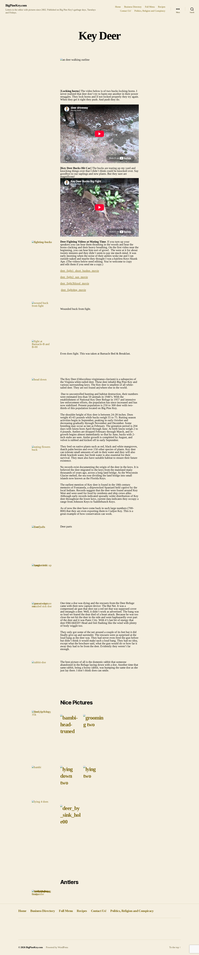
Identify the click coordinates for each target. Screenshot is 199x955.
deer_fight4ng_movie (73, 289)
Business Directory (133, 6)
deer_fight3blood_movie (74, 283)
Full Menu (150, 6)
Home (118, 6)
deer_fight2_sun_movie (74, 277)
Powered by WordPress (57, 947)
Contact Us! (125, 10)
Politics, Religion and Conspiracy (149, 10)
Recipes (161, 6)
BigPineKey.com (16, 5)
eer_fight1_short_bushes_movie (80, 270)
